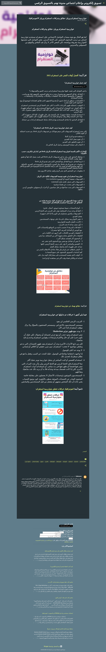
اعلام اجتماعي (83, 461)
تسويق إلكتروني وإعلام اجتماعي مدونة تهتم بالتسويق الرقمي (67, 3)
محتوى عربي (27, 461)
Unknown (79, 476)
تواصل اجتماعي (35, 461)
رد (80, 490)
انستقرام (70, 461)
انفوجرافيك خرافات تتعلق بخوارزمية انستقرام (55, 389)
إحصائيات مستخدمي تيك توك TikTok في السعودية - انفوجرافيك (57, 613)
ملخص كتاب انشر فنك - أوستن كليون (64, 597)
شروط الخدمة (49, 540)
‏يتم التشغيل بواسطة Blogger (52, 646)
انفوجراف (65, 461)
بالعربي (46, 461)
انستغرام (76, 461)
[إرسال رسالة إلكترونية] (86, 459)
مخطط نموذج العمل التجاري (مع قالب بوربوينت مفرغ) (60, 628)
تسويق (41, 461)
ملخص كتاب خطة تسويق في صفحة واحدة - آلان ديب (60, 582)
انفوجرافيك (58, 461)
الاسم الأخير (67, 536)
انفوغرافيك (52, 461)
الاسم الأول (67, 534)
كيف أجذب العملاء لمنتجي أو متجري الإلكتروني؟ (61, 566)
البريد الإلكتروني (68, 532)
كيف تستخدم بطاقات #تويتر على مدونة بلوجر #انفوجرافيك (59, 551)
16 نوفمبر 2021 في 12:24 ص (68, 476)
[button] (86, 24)
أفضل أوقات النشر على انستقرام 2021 (62, 75)
